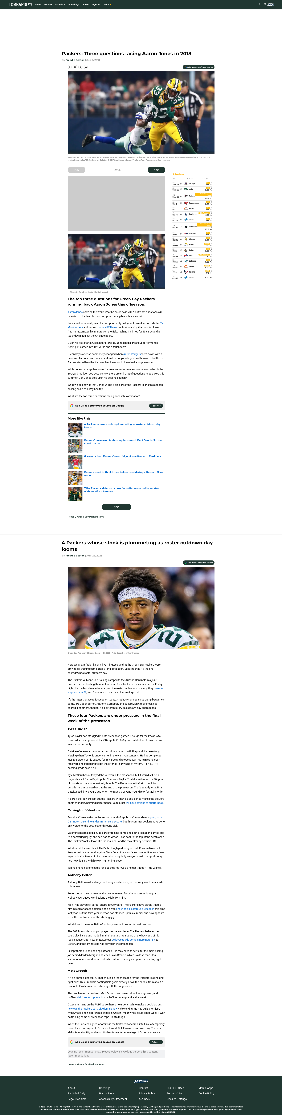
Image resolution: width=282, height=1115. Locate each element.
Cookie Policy (206, 1093)
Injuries (96, 4)
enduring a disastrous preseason (135, 908)
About (71, 1088)
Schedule (60, 4)
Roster (85, 4)
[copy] (86, 67)
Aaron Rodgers (132, 354)
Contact (143, 1088)
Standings (73, 4)
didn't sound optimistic (90, 997)
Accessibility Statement (113, 1098)
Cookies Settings (177, 1098)
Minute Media (52, 1107)
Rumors (48, 4)
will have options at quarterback (144, 802)
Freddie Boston (75, 60)
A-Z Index (144, 1098)
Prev (76, 169)
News (38, 4)
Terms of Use (175, 1093)
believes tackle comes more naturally (133, 939)
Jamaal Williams (107, 327)
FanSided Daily (76, 1093)
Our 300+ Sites (175, 1088)
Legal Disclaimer (77, 1098)
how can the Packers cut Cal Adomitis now (93, 1008)
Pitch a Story (106, 1093)
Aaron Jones (75, 312)
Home (71, 516)
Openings (104, 1088)
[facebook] (259, 4)
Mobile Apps (206, 1088)
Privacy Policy (147, 1093)
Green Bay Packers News (90, 516)
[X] (265, 4)
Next (156, 169)
